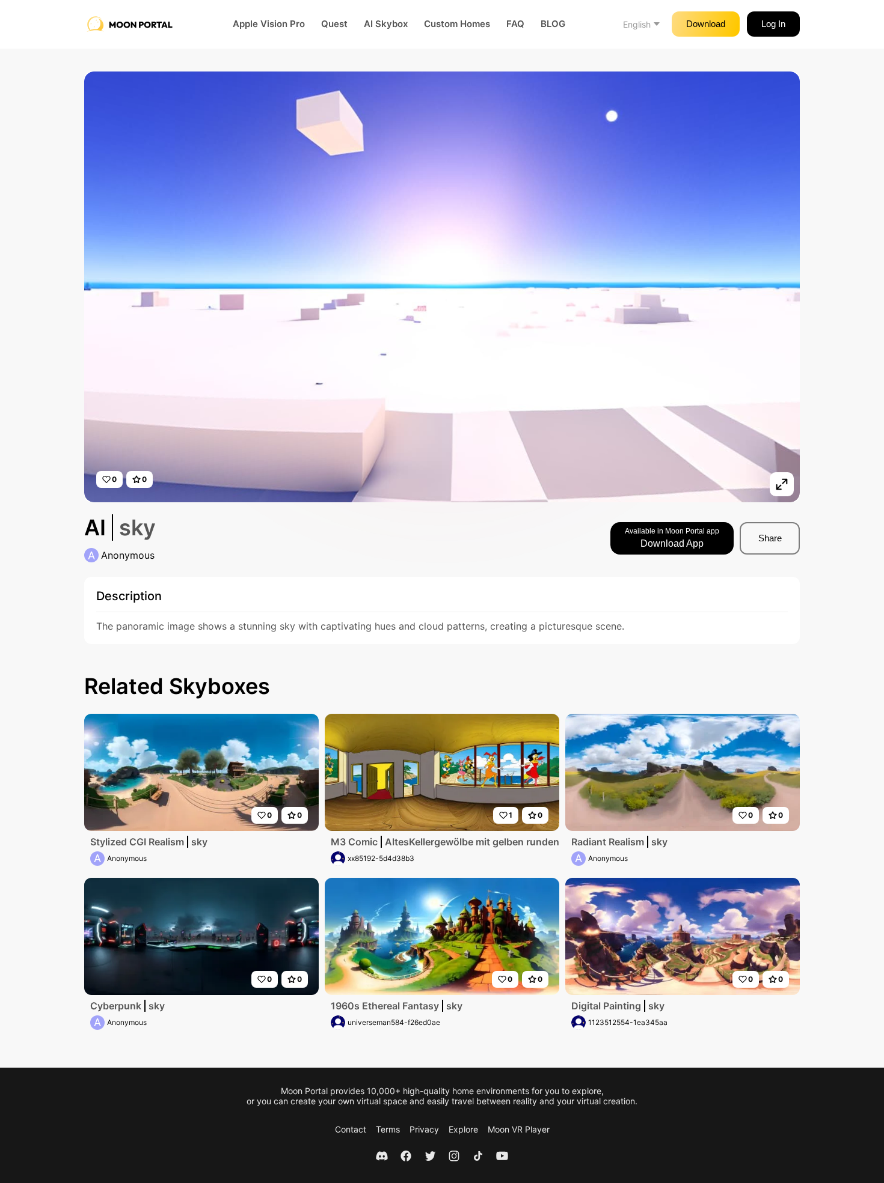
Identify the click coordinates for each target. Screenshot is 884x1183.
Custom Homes (457, 24)
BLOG (553, 24)
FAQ (515, 24)
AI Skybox (386, 24)
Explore (463, 1129)
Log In (773, 24)
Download (705, 24)
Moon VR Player (519, 1129)
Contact (350, 1129)
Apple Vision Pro (269, 24)
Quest (334, 24)
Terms (388, 1129)
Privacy (424, 1129)
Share (770, 538)
